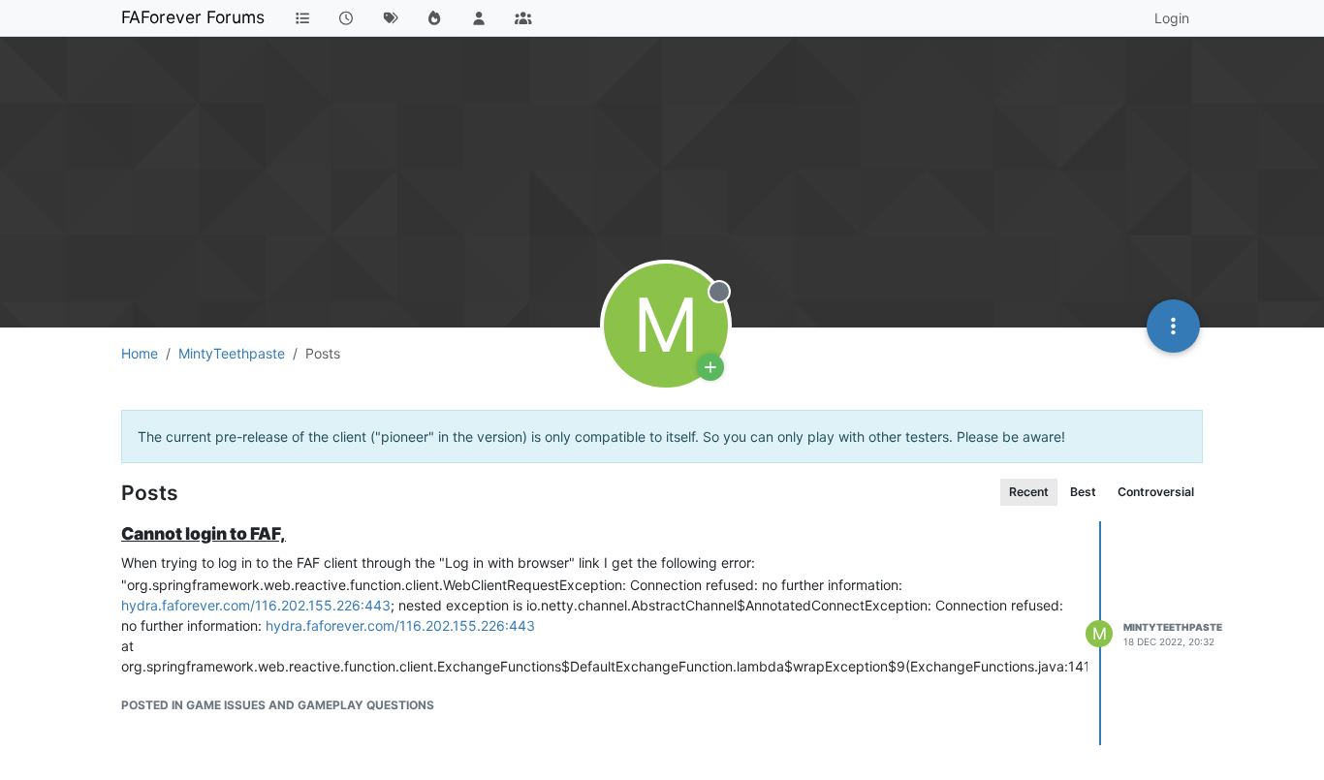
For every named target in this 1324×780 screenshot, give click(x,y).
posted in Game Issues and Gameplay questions (277, 705)
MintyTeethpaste (1172, 627)
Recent (1029, 491)
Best (1083, 491)
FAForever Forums (193, 17)
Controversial (1156, 491)
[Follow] (710, 367)
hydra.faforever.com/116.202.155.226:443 (256, 605)
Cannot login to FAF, (203, 533)
